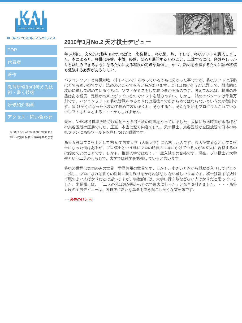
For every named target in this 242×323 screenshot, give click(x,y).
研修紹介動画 (21, 104)
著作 (12, 74)
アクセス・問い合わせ (30, 116)
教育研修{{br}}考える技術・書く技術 (30, 89)
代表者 (14, 62)
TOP (12, 49)
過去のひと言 (80, 199)
